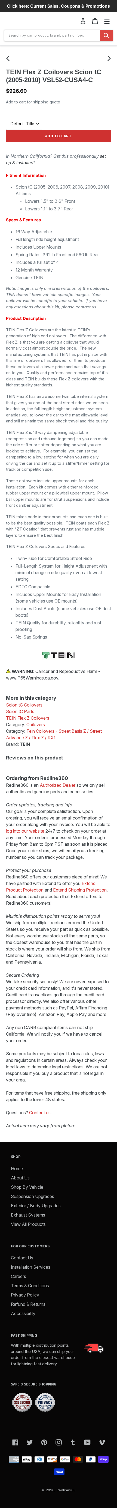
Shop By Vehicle (27, 1187)
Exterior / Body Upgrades (36, 1205)
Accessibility (23, 1313)
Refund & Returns (28, 1304)
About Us (20, 1178)
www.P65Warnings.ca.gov (32, 678)
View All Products (28, 1224)
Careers (18, 1276)
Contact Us (22, 1257)
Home (17, 1168)
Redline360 (66, 1490)
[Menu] (107, 21)
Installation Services (30, 1267)
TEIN (25, 744)
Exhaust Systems (28, 1215)
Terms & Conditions (30, 1285)
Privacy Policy (25, 1295)
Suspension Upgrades (32, 1196)
